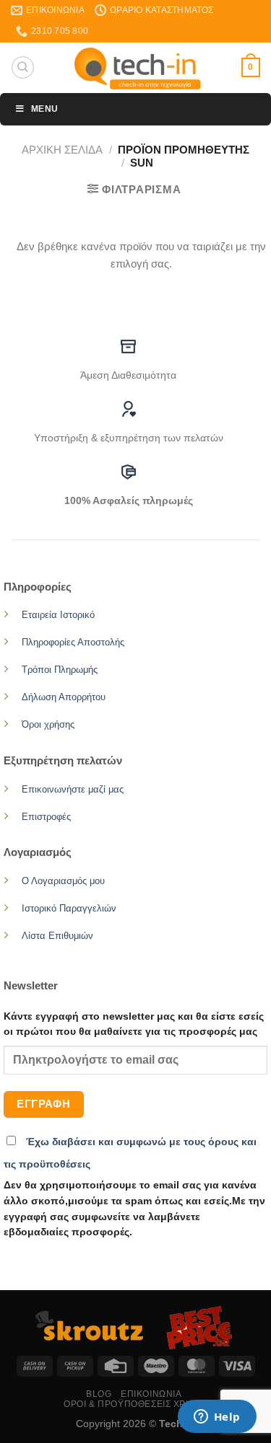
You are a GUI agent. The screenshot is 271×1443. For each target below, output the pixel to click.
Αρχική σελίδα (62, 150)
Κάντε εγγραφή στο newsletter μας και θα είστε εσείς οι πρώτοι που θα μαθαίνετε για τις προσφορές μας (134, 1024)
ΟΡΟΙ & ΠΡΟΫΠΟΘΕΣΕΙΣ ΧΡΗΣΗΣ (137, 1404)
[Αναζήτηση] (22, 67)
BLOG (98, 1394)
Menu (44, 109)
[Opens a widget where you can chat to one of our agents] (217, 1418)
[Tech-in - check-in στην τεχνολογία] (138, 68)
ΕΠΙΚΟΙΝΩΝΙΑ (151, 1394)
